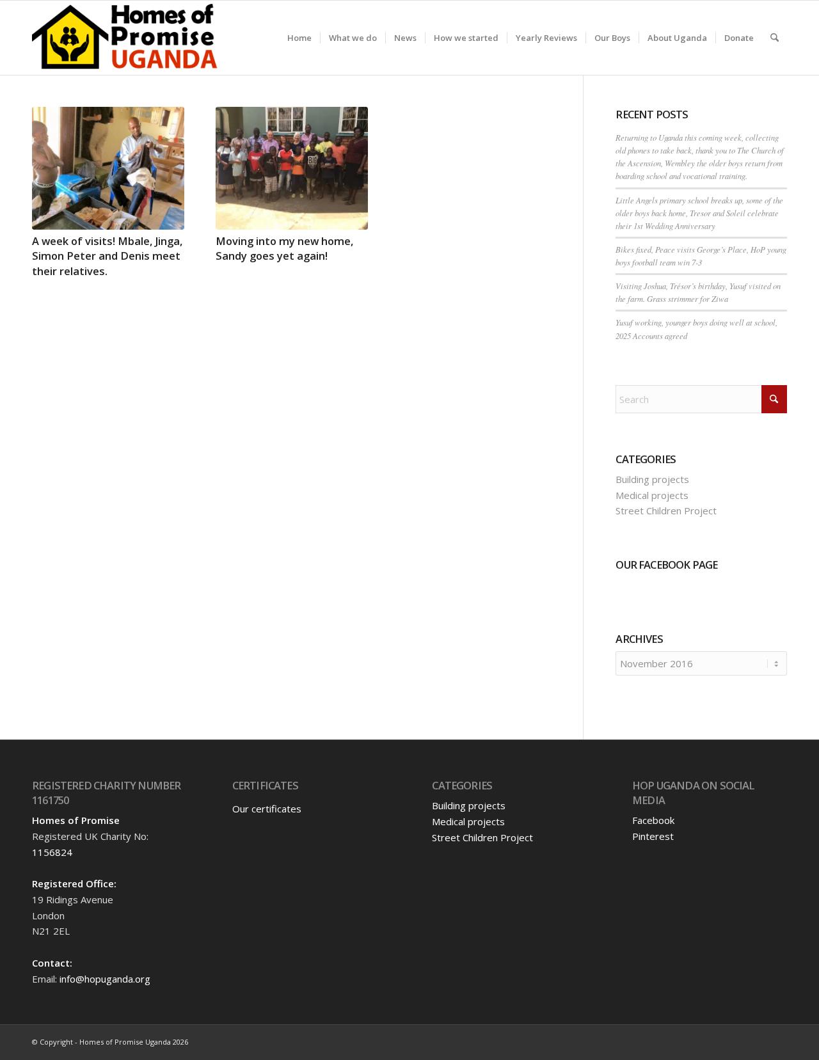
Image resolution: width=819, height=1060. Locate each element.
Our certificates (266, 808)
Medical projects (652, 495)
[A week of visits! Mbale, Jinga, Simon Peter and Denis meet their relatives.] (108, 168)
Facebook (653, 820)
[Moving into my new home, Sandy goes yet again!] (292, 168)
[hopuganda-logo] (125, 38)
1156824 (52, 852)
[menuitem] (299, 38)
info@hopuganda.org (105, 978)
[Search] (774, 38)
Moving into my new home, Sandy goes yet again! (284, 248)
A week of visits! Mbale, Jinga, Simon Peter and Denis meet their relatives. (107, 255)
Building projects (652, 479)
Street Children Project (666, 510)
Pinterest (653, 836)
